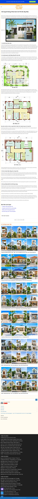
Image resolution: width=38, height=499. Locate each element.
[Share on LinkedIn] (23, 220)
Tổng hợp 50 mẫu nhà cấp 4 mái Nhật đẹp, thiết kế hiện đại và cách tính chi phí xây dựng (16, 280)
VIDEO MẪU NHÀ (3, 411)
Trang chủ (2, 406)
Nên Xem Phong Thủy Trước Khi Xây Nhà (8, 211)
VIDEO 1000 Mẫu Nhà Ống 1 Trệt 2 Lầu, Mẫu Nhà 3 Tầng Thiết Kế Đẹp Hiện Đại (14, 365)
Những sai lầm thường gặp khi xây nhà (8, 209)
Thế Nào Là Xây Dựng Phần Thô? (7, 206)
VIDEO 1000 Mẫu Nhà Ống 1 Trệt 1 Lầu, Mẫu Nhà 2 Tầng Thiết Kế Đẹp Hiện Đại (14, 393)
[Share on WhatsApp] (15, 220)
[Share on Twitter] (18, 220)
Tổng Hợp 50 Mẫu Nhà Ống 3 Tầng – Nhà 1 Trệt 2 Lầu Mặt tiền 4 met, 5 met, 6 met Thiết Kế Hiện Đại (18, 252)
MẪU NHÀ (2, 409)
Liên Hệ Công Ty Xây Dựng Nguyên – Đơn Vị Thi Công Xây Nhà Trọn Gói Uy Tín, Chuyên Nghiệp (16, 413)
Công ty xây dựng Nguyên (19, 7)
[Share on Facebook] (17, 220)
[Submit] (36, 400)
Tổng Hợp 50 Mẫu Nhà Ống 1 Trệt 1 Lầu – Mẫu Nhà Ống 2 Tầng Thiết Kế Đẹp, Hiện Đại (16, 308)
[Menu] (1, 7)
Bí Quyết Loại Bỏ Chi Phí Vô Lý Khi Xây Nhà (9, 208)
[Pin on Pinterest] (22, 220)
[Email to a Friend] (20, 220)
